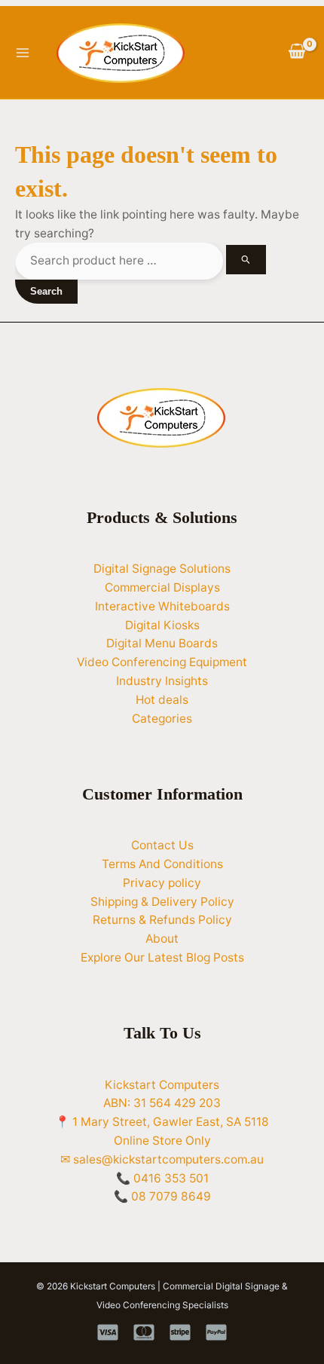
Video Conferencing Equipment (162, 662)
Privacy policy (162, 883)
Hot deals (162, 700)
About (162, 938)
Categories (162, 718)
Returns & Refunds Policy (162, 920)
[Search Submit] (246, 259)
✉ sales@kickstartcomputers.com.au (162, 1159)
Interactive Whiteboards (162, 606)
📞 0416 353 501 (162, 1178)
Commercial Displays (162, 587)
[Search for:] (140, 260)
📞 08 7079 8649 (162, 1196)
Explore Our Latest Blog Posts (162, 957)
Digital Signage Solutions (162, 568)
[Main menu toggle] (22, 52)
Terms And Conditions (162, 864)
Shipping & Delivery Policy (162, 902)
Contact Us (162, 845)
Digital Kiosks (162, 625)
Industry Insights (162, 681)
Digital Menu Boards (162, 643)
